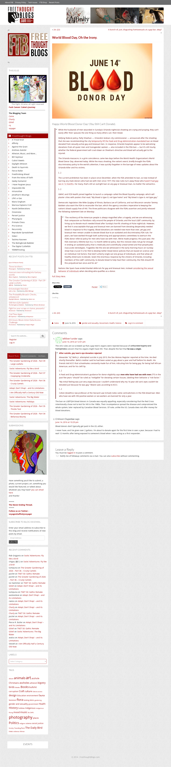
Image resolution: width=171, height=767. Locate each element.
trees (11, 731)
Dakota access (37, 691)
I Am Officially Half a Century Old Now (26, 392)
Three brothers (16, 266)
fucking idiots (29, 700)
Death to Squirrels (20, 167)
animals (19, 678)
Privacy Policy (20, 2)
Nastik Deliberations (21, 208)
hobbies (21, 708)
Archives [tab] (41, 356)
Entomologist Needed (18, 288)
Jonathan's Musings (20, 194)
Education (21, 695)
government (33, 704)
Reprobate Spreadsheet (22, 232)
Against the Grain (20, 146)
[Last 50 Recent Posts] (16, 262)
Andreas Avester (19, 150)
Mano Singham (18, 201)
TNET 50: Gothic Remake (29, 573)
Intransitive (17, 191)
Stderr (15, 236)
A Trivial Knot (18, 139)
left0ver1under (70, 338)
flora (20, 700)
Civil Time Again (15, 314)
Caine (11, 116)
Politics (14, 723)
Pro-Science (17, 225)
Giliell (11, 122)
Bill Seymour (17, 157)
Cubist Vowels (18, 160)
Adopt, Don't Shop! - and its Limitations (26, 388)
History (13, 708)
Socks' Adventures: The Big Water (24, 397)
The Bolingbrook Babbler (23, 243)
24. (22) (57, 29)
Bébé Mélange (29, 291)
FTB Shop (43, 2)
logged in (71, 452)
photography (20, 717)
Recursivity (17, 229)
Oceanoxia (16, 212)
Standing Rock (19, 728)
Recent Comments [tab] (28, 356)
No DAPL (31, 712)
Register (13, 339)
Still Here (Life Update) (18, 302)
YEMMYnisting (18, 250)
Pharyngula (17, 219)
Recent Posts (54, 2)
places (36, 718)
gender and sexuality (18, 704)
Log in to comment (135, 323)
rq (10, 125)
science (28, 723)
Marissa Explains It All (22, 205)
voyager (12, 128)
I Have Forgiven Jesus (21, 184)
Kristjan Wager (29, 325)
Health (42, 703)
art (28, 677)
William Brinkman (39, 305)
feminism (12, 700)
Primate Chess (18, 222)
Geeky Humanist (19, 181)
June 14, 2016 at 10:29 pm (66, 422)
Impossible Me (18, 188)
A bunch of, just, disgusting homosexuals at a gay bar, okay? (135, 29)
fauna (42, 695)
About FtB (9, 2)
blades (17, 687)
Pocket (95, 287)
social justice (37, 723)
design (13, 695)
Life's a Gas (17, 198)
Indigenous (30, 708)
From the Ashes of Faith (22, 177)
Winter (22, 731)
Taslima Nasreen (19, 239)
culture (28, 691)
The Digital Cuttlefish (21, 246)
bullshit (33, 687)
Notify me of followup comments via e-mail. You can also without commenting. (99, 456)
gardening (38, 700)
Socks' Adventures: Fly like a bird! (24, 368)
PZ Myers (28, 269)
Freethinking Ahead (20, 174)
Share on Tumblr (67, 286)
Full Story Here (58, 276)
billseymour (29, 316)
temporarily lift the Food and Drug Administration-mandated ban (121, 141)
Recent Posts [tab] (13, 356)
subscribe (115, 456)
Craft (21, 691)
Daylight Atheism (19, 164)
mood (16, 712)
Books (25, 687)
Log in (12, 342)
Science (118, 323)
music (23, 712)
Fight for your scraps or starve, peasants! (27, 308)
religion (22, 723)
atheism (33, 683)
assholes (24, 682)
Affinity (15, 143)
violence (16, 731)
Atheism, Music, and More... (24, 153)
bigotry (42, 682)
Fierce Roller (17, 170)
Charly (12, 119)
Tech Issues (32, 2)
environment (32, 695)
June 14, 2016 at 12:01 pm (74, 342)
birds (12, 687)
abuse (11, 678)
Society (11, 728)
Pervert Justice (18, 215)
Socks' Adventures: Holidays (21, 401)
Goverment (103, 323)
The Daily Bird (33, 727)
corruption (13, 691)
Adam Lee (32, 299)
